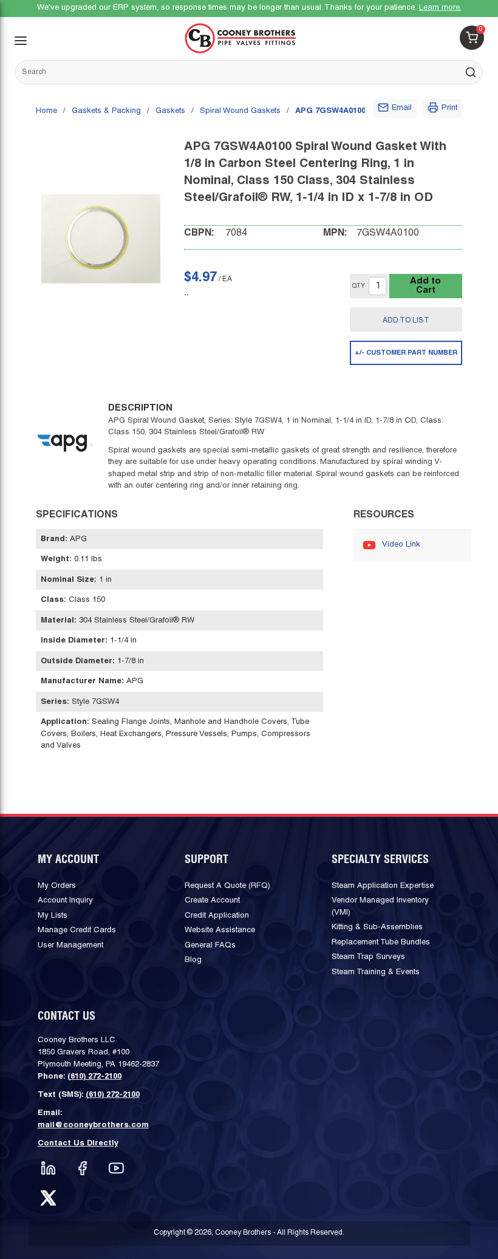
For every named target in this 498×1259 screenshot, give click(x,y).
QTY (358, 286)
